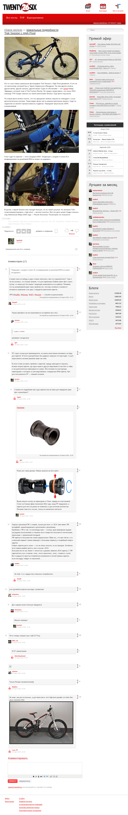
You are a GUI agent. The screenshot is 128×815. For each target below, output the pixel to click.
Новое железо (13, 30)
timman (25, 295)
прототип (44, 221)
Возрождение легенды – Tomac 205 (105, 211)
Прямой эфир (100, 38)
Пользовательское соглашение (30, 810)
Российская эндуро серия (101, 55)
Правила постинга (25, 801)
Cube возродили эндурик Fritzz (103, 257)
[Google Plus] (29, 231)
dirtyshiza (15, 594)
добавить (12, 781)
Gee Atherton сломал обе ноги (103, 238)
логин (119, 23)
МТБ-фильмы (93, 324)
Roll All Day (108, 195)
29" (54, 221)
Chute (92, 103)
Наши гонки (108, 268)
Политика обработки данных (29, 807)
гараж (65, 89)
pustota (92, 97)
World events (101, 46)
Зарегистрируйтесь (100, 23)
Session (16, 221)
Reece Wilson (26, 224)
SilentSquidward (20, 656)
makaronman (97, 190)
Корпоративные (35, 17)
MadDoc (15, 687)
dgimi (19, 397)
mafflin (17, 295)
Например (20, 408)
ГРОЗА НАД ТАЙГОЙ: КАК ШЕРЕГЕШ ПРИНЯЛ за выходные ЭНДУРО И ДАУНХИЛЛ (105, 90)
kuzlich (38, 295)
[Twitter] (18, 231)
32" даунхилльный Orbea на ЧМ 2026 (108, 59)
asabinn (92, 66)
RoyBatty (93, 51)
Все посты (11, 17)
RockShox (60, 221)
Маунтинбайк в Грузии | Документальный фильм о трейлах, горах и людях (105, 248)
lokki (91, 79)
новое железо (34, 221)
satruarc (15, 671)
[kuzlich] (11, 244)
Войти (7, 798)
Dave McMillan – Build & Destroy (108, 73)
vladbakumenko (95, 83)
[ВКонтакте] (24, 231)
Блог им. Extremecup (107, 92)
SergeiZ (14, 302)
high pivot (24, 221)
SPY (32, 295)
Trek (10, 221)
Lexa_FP (15, 750)
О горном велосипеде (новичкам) (30, 804)
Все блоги (118, 328)
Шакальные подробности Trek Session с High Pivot (31, 31)
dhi (50, 221)
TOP (22, 17)
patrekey (96, 244)
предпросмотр (24, 781)
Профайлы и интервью (112, 231)
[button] (33, 776)
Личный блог (109, 250)
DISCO (91, 320)
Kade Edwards (14, 224)
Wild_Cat (15, 640)
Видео (113, 68)
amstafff (93, 44)
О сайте (22, 798)
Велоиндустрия (94, 310)
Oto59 (19, 579)
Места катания (94, 317)
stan (91, 88)
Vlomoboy (18, 610)
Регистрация (9, 801)
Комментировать (18, 758)
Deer (94, 264)
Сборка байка (111, 277)
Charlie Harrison (71, 221)
